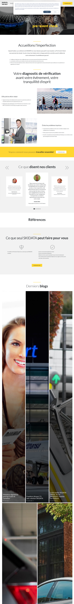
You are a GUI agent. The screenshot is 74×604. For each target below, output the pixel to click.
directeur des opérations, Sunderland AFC (59, 194)
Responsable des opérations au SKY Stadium (37, 203)
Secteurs (12, 3)
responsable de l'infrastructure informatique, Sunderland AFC (14, 193)
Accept (47, 11)
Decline (55, 11)
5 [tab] (40, 208)
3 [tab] (37, 208)
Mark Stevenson (14, 191)
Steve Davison (59, 193)
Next (67, 168)
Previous (7, 168)
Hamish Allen (37, 201)
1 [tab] (34, 208)
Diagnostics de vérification (8, 103)
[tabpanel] (37, 189)
